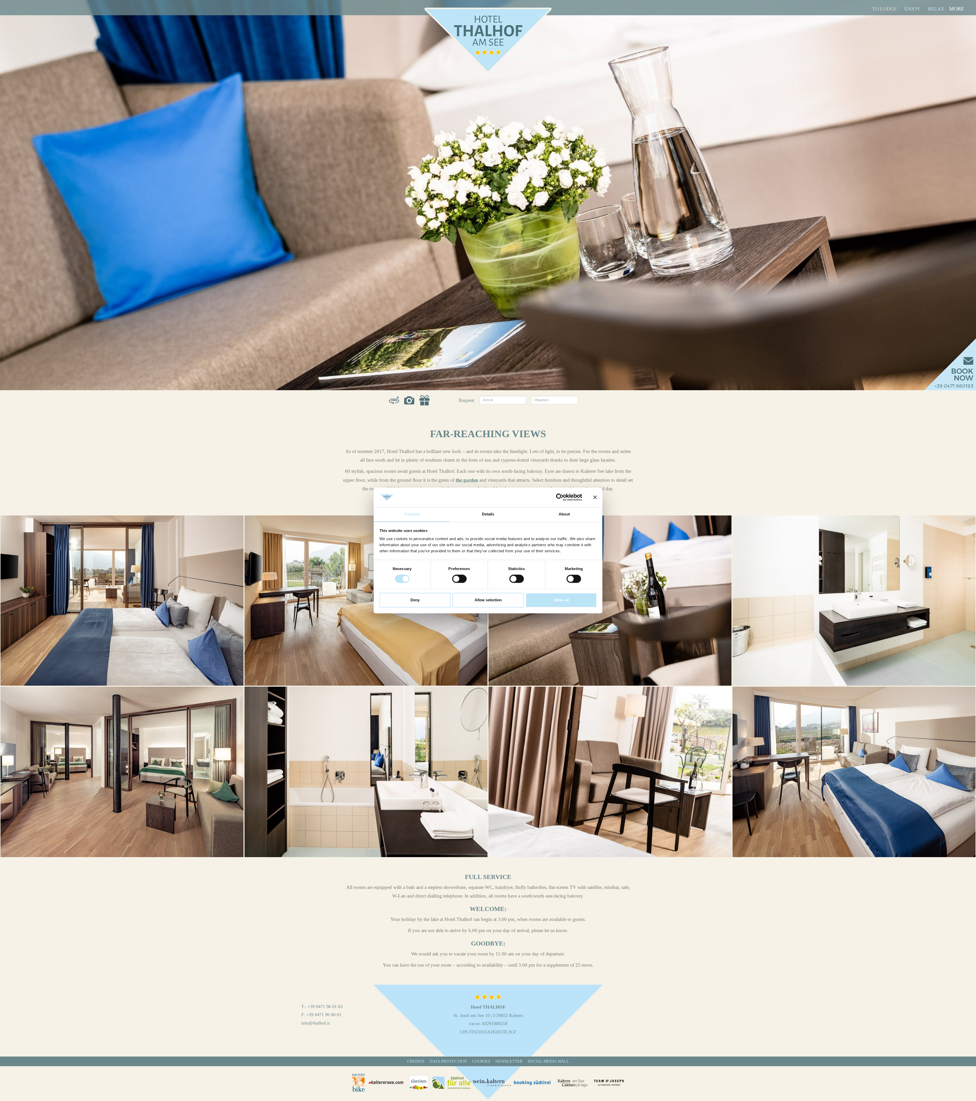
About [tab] (564, 514)
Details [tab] (488, 514)
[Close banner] (595, 497)
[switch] (459, 579)
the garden (467, 480)
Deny (415, 600)
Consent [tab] (411, 514)
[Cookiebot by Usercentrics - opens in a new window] (560, 497)
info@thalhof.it (315, 1023)
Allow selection (488, 600)
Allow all (561, 600)
